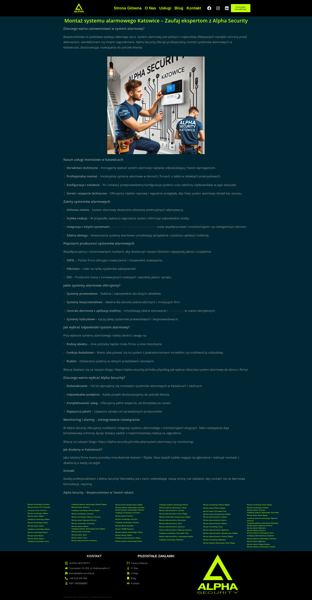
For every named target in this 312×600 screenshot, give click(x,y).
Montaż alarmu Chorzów (256, 510)
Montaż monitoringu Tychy (213, 527)
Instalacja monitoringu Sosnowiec (127, 513)
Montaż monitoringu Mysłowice (214, 540)
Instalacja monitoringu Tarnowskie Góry (173, 533)
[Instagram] (218, 8)
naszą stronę (177, 479)
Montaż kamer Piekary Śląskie (214, 508)
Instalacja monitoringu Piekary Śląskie (86, 510)
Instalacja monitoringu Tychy (38, 541)
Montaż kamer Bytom (35, 536)
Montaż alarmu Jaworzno (256, 530)
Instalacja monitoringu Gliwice (39, 519)
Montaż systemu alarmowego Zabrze (173, 508)
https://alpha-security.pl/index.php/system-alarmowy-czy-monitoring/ (146, 442)
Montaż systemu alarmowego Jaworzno (261, 538)
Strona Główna (128, 8)
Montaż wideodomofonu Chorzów (171, 510)
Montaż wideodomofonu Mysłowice (216, 530)
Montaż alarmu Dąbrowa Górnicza (259, 525)
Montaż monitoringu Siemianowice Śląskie (175, 517)
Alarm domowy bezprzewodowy (134, 227)
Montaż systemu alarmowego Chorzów (129, 510)
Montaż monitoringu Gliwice (38, 513)
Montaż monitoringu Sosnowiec (83, 523)
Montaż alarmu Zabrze (80, 526)
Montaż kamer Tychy (79, 535)
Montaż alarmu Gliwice (123, 535)
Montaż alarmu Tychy (79, 538)
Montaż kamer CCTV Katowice (39, 507)
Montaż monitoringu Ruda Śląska (259, 505)
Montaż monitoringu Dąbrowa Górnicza (86, 517)
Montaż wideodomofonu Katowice (84, 540)
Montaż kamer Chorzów (124, 516)
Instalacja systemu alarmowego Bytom (173, 505)
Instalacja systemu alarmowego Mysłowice (262, 523)
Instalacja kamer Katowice (37, 510)
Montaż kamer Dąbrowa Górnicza (84, 520)
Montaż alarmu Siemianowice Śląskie (217, 514)
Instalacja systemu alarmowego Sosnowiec (263, 512)
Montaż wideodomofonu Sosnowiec (172, 520)
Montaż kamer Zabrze (36, 526)
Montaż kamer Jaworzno (81, 507)
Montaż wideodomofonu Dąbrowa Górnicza (175, 530)
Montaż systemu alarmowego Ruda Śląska (219, 543)
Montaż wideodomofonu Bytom (214, 520)
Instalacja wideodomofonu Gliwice (128, 538)
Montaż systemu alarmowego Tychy (260, 533)
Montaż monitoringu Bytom (38, 532)
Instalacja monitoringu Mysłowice (171, 540)
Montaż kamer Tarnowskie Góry (215, 511)
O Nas (150, 8)
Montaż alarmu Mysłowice (256, 528)
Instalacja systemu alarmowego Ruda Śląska (88, 529)
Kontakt (194, 8)
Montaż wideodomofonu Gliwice (215, 523)
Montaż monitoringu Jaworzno (83, 514)
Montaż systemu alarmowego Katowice (129, 507)
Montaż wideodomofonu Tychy (170, 523)
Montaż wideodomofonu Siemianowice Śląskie (220, 533)
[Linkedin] (227, 8)
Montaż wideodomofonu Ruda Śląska (173, 514)
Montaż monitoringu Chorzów (126, 519)
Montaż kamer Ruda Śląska (257, 515)
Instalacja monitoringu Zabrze (39, 529)
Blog (179, 8)
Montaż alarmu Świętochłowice (258, 544)
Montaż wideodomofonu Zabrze (215, 517)
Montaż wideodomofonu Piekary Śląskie (218, 536)
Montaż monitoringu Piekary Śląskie (216, 505)
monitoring (176, 311)
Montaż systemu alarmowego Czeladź (261, 547)
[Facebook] (209, 8)
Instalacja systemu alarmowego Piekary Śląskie (89, 504)
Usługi (165, 8)
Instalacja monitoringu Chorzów (127, 522)
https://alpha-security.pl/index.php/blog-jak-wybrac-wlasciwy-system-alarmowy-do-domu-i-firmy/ (181, 370)
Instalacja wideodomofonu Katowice (260, 536)
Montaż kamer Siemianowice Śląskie (129, 505)
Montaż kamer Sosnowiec (81, 531)
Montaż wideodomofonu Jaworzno (172, 527)
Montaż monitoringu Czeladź (257, 508)
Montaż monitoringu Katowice (39, 504)
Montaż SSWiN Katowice (124, 529)
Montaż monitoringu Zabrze (38, 523)
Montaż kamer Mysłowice (256, 541)
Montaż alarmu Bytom (36, 538)
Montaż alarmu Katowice (124, 526)
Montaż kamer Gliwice (36, 516)
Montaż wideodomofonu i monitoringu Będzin (176, 536)
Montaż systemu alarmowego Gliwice (129, 532)
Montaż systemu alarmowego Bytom (128, 541)
